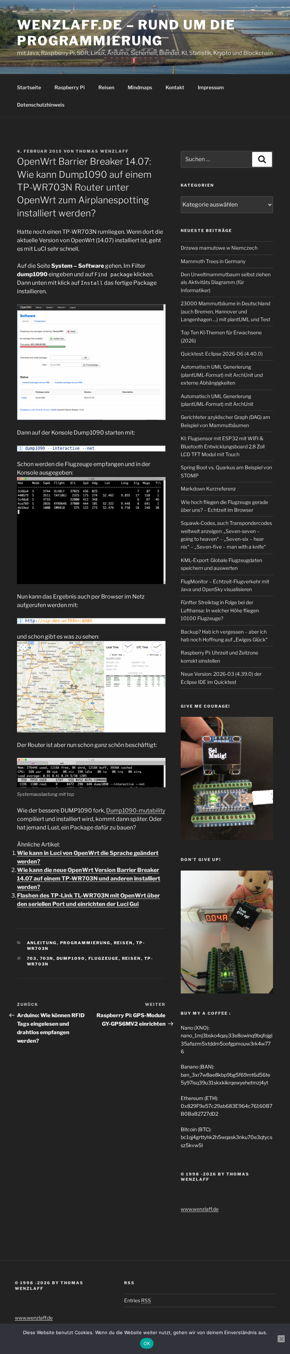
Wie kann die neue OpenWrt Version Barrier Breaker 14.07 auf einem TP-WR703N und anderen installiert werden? (88, 878)
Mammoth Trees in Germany (213, 261)
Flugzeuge (103, 958)
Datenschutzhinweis (40, 105)
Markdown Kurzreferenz (208, 489)
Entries (137, 1300)
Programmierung (85, 942)
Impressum (211, 87)
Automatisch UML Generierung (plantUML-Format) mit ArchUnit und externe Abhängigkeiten (222, 375)
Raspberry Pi (69, 87)
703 (32, 958)
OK (147, 1343)
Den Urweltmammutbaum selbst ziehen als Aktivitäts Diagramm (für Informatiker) (226, 282)
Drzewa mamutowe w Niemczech (219, 248)
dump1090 (71, 958)
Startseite (29, 87)
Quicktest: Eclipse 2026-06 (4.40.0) (222, 354)
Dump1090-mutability (135, 810)
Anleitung (42, 942)
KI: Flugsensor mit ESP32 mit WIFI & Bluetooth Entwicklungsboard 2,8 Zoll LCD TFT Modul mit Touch (223, 446)
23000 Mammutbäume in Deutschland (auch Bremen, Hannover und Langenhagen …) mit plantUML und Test (225, 311)
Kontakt (175, 87)
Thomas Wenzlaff (102, 151)
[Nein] (281, 1338)
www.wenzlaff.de (200, 1209)
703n (46, 958)
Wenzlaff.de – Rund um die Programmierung (126, 33)
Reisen (106, 87)
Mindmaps (140, 87)
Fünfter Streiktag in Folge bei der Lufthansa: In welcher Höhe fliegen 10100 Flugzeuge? (220, 610)
